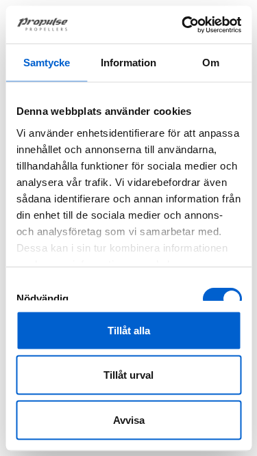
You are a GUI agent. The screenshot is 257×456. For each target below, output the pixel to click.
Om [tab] (210, 62)
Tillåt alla (129, 330)
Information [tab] (128, 62)
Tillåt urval (128, 375)
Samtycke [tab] (46, 62)
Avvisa (129, 419)
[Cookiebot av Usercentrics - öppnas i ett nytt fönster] (183, 24)
